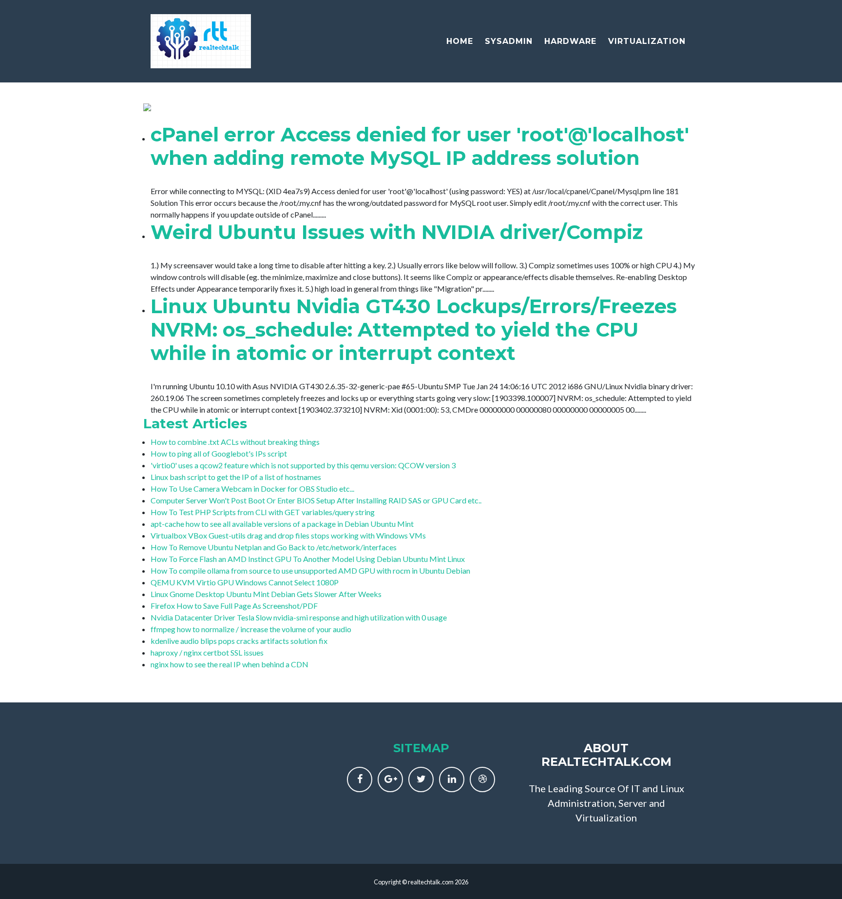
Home (459, 41)
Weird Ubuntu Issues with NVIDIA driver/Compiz (397, 232)
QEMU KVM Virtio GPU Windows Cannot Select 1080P (245, 582)
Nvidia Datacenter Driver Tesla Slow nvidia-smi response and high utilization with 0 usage (299, 617)
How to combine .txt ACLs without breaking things (235, 441)
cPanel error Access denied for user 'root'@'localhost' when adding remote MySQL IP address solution (420, 146)
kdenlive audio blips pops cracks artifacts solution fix (239, 640)
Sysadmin (509, 41)
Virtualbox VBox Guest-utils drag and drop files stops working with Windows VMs (288, 535)
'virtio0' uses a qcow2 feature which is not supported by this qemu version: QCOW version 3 (303, 465)
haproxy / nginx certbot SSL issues (207, 652)
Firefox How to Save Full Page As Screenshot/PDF (234, 605)
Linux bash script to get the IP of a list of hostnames (236, 476)
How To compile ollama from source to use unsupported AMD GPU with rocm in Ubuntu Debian (310, 570)
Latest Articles (195, 423)
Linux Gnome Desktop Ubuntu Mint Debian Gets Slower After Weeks (266, 594)
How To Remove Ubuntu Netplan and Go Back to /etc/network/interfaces (274, 547)
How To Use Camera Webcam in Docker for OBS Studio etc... (252, 488)
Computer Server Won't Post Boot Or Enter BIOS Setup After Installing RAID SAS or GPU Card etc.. (316, 500)
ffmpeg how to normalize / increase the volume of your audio (251, 629)
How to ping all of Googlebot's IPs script (219, 453)
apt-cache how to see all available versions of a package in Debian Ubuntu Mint (282, 523)
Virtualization (647, 41)
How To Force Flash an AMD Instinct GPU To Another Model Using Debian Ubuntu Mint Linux (308, 558)
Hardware (570, 41)
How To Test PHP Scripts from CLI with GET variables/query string (263, 512)
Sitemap (421, 748)
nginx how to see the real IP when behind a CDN (229, 664)
